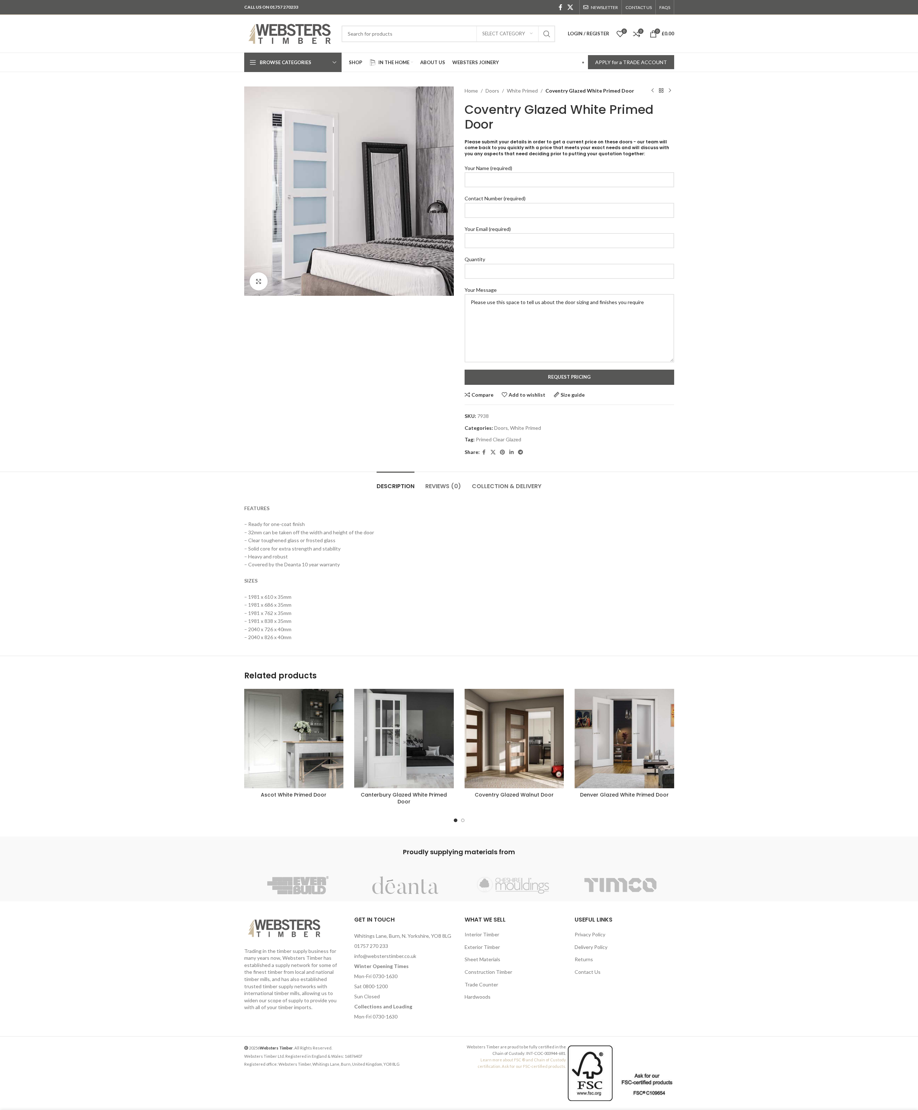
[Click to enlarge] (259, 281)
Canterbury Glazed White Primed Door (404, 798)
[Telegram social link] (520, 452)
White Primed (522, 91)
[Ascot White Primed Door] (294, 738)
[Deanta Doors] (405, 885)
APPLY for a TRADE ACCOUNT (631, 62)
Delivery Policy (591, 947)
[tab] (395, 483)
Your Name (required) (488, 168)
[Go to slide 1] (455, 820)
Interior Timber (482, 934)
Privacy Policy (590, 934)
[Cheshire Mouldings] (513, 885)
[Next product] (670, 90)
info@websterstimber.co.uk (385, 956)
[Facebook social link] (560, 7)
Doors (492, 91)
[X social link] (570, 7)
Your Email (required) (488, 229)
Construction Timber (488, 972)
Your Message (481, 290)
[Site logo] (289, 33)
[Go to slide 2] (463, 820)
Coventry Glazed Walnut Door (514, 794)
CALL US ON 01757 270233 (271, 7)
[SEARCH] (547, 34)
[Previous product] (652, 90)
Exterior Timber (482, 947)
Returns (584, 959)
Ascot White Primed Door (293, 794)
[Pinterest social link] (502, 452)
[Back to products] (661, 90)
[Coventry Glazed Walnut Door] (514, 738)
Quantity (475, 259)
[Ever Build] (298, 885)
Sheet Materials (482, 959)
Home (471, 91)
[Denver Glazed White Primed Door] (624, 738)
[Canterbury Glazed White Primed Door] (404, 738)
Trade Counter (481, 984)
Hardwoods (478, 997)
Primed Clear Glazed (498, 439)
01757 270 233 (371, 946)
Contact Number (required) (495, 198)
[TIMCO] (620, 885)
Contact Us (588, 972)
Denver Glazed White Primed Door (624, 794)
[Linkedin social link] (511, 452)
